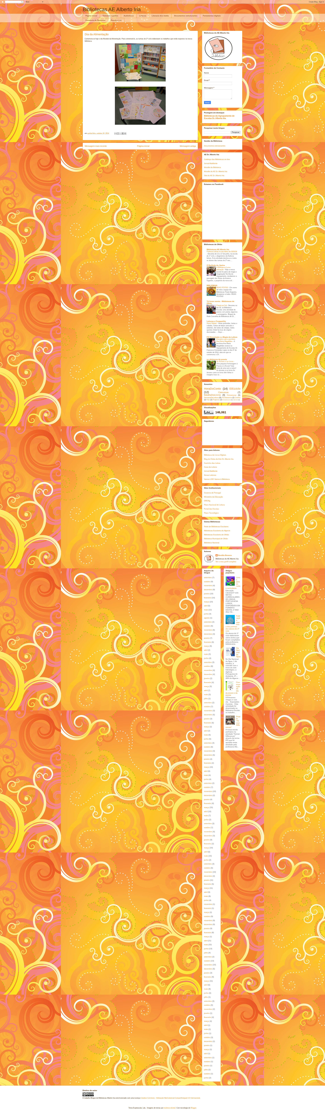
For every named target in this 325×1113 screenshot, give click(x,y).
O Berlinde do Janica (216, 265)
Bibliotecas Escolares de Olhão (216, 535)
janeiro (206, 594)
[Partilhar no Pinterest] (125, 133)
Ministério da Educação (213, 497)
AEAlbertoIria (227, 397)
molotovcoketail (169, 1108)
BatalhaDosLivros (212, 395)
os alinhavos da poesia (217, 359)
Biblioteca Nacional (211, 543)
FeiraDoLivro (227, 400)
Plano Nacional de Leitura (214, 505)
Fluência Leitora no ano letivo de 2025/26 (222, 251)
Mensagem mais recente (96, 146)
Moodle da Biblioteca (212, 167)
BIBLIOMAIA (212, 285)
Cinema (237, 397)
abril (205, 606)
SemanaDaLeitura (211, 397)
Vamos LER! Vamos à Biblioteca (217, 479)
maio (206, 610)
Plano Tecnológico (211, 513)
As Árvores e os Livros (225, 361)
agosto (206, 618)
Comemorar (232, 395)
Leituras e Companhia (216, 321)
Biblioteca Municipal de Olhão (216, 539)
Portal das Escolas (211, 509)
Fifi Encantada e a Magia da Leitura (222, 337)
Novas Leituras (210, 475)
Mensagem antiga (188, 146)
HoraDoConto (212, 388)
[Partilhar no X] (120, 133)
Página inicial (91, 16)
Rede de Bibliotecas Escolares (216, 526)
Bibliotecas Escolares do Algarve (217, 531)
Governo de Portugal (212, 493)
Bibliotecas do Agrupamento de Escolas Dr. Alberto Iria (219, 117)
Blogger (193, 1108)
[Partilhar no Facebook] (122, 133)
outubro (207, 582)
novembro (208, 585)
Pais (208, 400)
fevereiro (207, 598)
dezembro (208, 590)
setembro (208, 577)
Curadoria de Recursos (95, 20)
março (206, 602)
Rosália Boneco (225, 555)
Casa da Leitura (210, 467)
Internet (235, 400)
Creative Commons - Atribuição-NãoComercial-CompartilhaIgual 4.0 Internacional (170, 1098)
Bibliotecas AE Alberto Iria (112, 9)
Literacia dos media (160, 16)
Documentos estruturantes (185, 16)
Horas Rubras (212, 323)
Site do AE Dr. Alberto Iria (214, 175)
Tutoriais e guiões (110, 16)
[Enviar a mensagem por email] (115, 133)
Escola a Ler (116, 20)
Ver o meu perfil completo (226, 562)
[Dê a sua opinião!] (118, 133)
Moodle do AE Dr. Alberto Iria (215, 171)
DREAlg (207, 501)
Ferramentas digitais (212, 16)
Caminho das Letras (212, 463)
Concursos (223, 392)
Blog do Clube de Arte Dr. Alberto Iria (218, 459)
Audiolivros (129, 16)
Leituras (142, 16)
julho (206, 699)
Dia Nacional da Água (238, 652)
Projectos (216, 400)
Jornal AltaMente (210, 163)
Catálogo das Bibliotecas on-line (217, 159)
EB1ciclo (234, 388)
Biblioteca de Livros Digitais (215, 455)
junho (206, 614)
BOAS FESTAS (222, 287)
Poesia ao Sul (221, 305)
